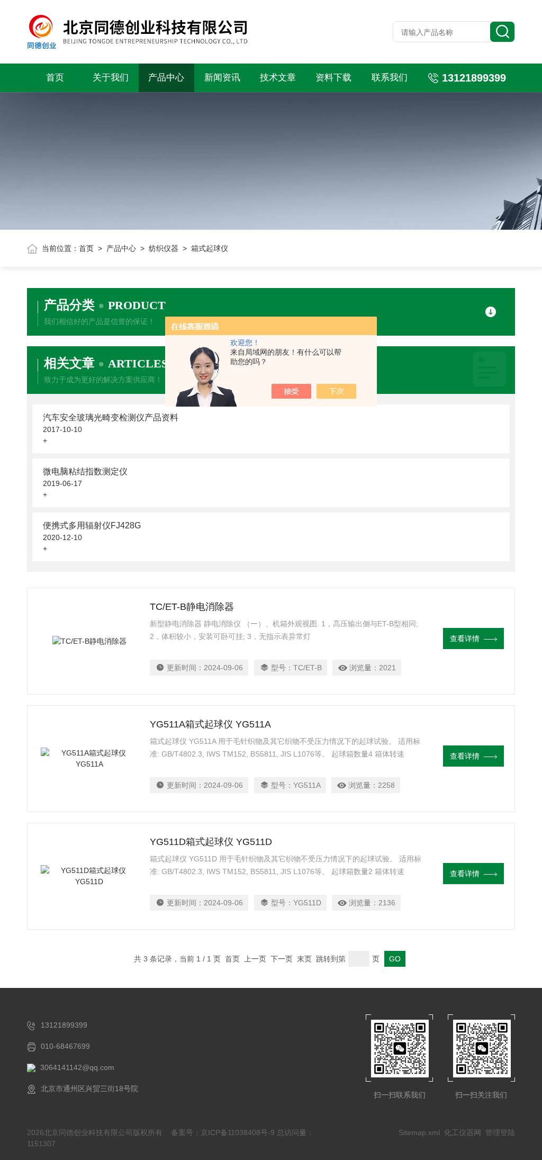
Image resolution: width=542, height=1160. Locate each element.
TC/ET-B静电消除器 (192, 606)
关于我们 (111, 78)
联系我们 (390, 78)
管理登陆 (500, 1132)
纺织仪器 (163, 248)
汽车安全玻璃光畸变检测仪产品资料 (110, 417)
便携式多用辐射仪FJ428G (92, 525)
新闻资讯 (222, 78)
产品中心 (166, 78)
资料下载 (333, 78)
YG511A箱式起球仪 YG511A (210, 724)
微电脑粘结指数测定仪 (85, 471)
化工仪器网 (462, 1132)
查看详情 (465, 638)
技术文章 (278, 78)
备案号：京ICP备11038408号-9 (223, 1132)
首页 (55, 78)
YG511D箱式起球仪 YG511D (211, 842)
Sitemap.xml (419, 1132)
